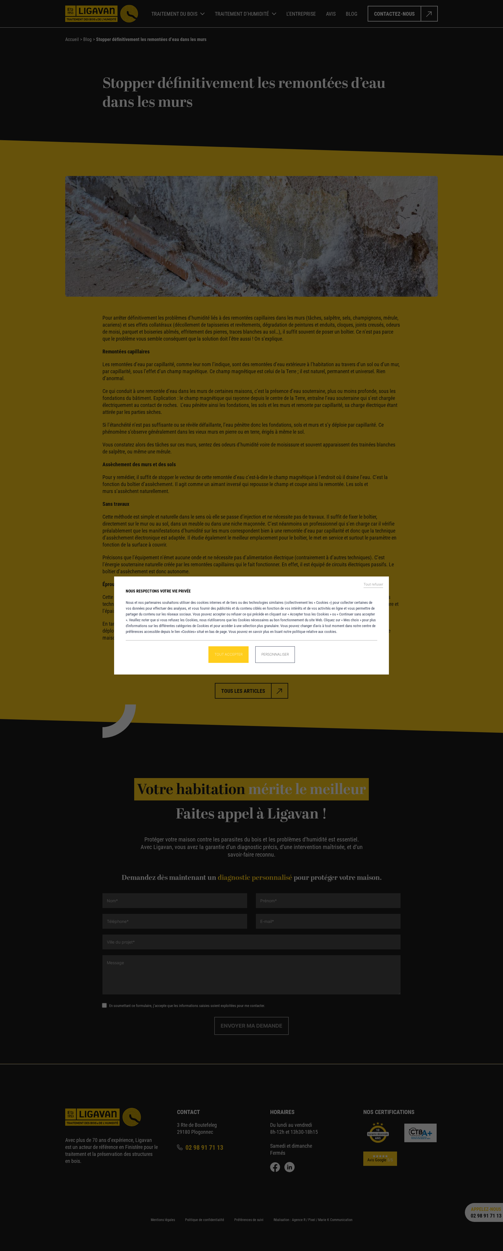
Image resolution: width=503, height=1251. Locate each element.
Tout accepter (228, 654)
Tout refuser (373, 584)
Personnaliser (275, 654)
